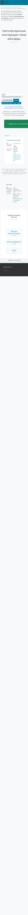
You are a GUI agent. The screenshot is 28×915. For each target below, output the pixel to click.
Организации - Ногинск (10, 7)
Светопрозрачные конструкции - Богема (18, 200)
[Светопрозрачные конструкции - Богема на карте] (9, 190)
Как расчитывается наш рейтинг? (14, 106)
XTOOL (6, 2)
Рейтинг (16, 100)
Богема (9, 184)
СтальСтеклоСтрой (13, 140)
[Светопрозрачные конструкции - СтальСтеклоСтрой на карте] (9, 146)
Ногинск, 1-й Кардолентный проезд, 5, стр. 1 (17, 156)
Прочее (18, 7)
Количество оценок (7, 103)
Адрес (18, 103)
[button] (13, 146)
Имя (15, 103)
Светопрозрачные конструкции (8, 8)
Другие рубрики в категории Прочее (14, 108)
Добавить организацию (14, 260)
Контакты (5, 270)
